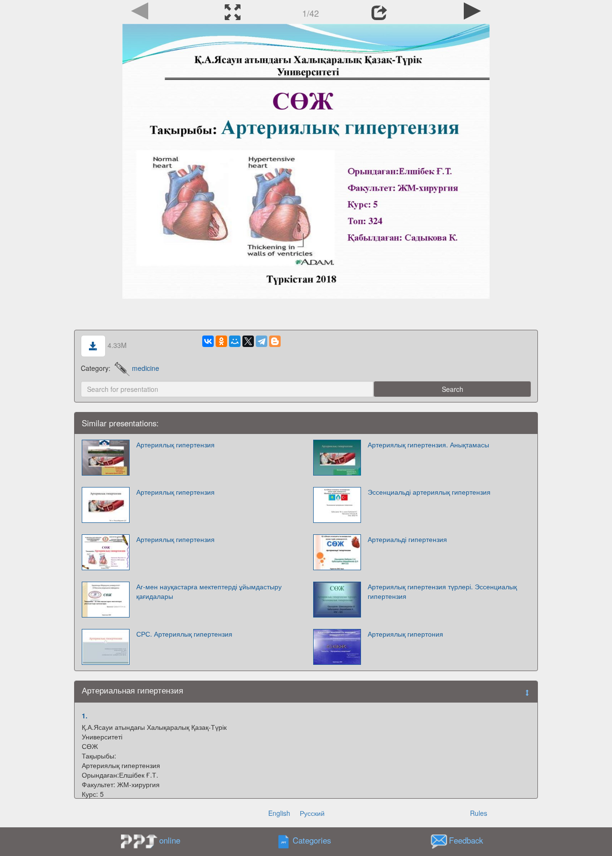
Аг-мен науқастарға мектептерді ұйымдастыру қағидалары (209, 591)
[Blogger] (275, 341)
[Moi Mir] (234, 341)
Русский (312, 813)
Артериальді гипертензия (407, 539)
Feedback (466, 840)
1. (84, 715)
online (169, 840)
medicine (145, 368)
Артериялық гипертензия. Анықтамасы (428, 444)
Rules (478, 813)
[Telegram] (261, 341)
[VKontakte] (208, 341)
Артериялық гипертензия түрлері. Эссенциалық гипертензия (442, 591)
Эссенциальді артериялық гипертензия (429, 492)
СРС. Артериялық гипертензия (184, 634)
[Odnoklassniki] (221, 341)
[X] (248, 341)
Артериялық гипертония (405, 634)
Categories (312, 840)
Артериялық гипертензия (175, 444)
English (279, 813)
